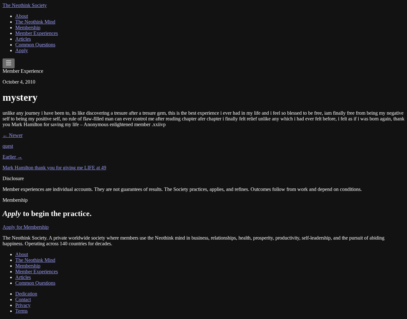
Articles (23, 39)
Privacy (23, 305)
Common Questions (35, 44)
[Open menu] (9, 63)
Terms (21, 311)
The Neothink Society (25, 5)
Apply (21, 50)
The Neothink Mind (35, 21)
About (21, 16)
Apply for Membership (26, 227)
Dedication (26, 293)
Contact (23, 299)
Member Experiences (36, 33)
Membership (27, 27)
